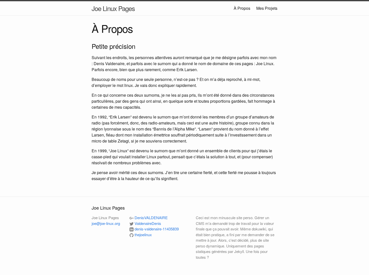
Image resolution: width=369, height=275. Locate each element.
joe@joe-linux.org (106, 223)
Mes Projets (266, 8)
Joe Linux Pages (113, 8)
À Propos (242, 8)
